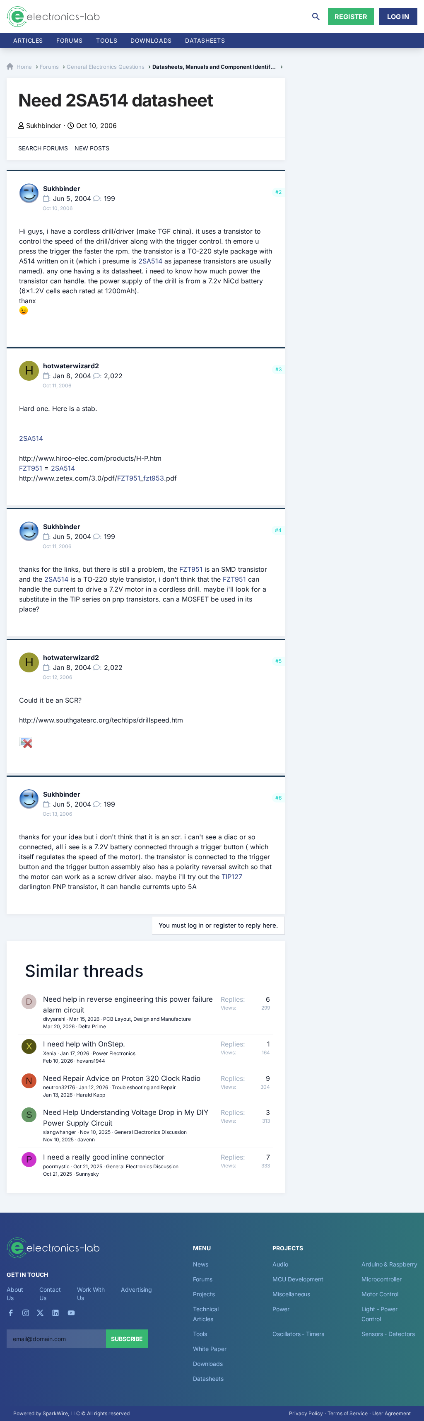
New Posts (92, 148)
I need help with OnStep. (84, 1044)
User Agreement (391, 1413)
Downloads (207, 1363)
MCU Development (297, 1279)
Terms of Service (348, 1413)
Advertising (136, 1289)
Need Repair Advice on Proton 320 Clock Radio (121, 1078)
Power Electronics (114, 1053)
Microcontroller (381, 1279)
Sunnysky (87, 1174)
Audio (280, 1264)
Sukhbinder (43, 125)
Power (280, 1308)
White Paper (209, 1348)
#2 (278, 192)
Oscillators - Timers (298, 1333)
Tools (106, 40)
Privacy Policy (306, 1413)
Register (351, 16)
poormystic (56, 1166)
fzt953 (153, 478)
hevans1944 (91, 1061)
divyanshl (54, 1019)
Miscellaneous (291, 1294)
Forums (69, 40)
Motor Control (379, 1294)
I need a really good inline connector (103, 1157)
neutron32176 (59, 1087)
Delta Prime (92, 1026)
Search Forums (43, 148)
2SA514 (150, 261)
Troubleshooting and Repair (144, 1087)
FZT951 (30, 468)
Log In (398, 16)
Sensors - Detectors (387, 1333)
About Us (15, 1293)
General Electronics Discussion (150, 1132)
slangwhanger (59, 1132)
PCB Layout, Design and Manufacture (147, 1019)
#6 (278, 798)
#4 (278, 530)
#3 (278, 369)
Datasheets (205, 40)
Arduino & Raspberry (389, 1264)
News (200, 1264)
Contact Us (49, 1293)
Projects (203, 1294)
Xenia (49, 1053)
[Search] (316, 16)
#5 (278, 661)
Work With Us (91, 1293)
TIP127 (232, 876)
